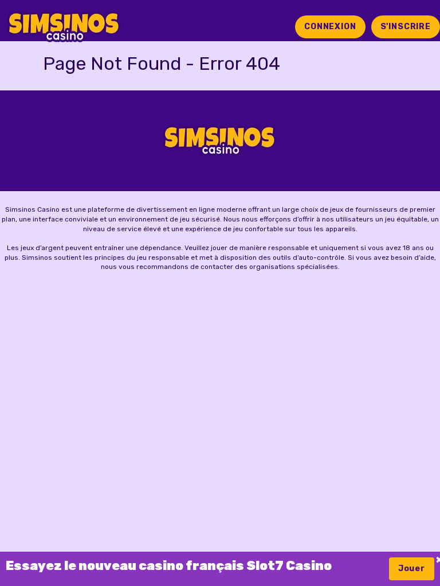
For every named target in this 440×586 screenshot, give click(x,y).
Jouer (411, 568)
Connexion (330, 26)
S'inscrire (405, 26)
